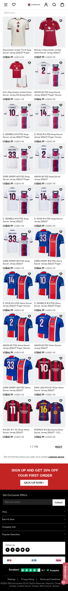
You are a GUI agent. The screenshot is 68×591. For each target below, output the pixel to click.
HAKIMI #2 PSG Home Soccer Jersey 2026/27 (47, 346)
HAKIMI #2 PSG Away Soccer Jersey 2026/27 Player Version (48, 93)
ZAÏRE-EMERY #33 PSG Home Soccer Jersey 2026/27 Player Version (48, 262)
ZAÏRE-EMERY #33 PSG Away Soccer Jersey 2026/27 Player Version (16, 178)
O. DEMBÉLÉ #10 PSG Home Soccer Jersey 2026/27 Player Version (47, 305)
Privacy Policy (27, 579)
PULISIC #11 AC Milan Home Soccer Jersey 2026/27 (16, 431)
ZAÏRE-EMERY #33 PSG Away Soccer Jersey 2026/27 (16, 262)
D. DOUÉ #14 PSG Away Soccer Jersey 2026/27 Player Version (48, 135)
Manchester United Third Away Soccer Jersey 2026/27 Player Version (17, 51)
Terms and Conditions (50, 579)
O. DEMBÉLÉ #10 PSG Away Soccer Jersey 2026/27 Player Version (16, 136)
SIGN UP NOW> (34, 482)
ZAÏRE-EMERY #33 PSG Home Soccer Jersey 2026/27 (16, 389)
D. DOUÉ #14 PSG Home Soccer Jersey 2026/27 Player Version (17, 304)
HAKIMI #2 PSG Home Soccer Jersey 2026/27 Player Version (16, 346)
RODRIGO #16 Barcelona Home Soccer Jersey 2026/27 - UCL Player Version (48, 431)
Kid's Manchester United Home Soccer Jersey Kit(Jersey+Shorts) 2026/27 (18, 94)
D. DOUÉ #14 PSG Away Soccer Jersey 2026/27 (48, 220)
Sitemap (11, 579)
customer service (56, 457)
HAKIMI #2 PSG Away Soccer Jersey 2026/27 (47, 178)
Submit (59, 502)
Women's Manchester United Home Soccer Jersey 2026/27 (47, 51)
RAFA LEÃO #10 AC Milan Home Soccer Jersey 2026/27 (48, 389)
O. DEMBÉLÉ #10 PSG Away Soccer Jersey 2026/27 (15, 220)
